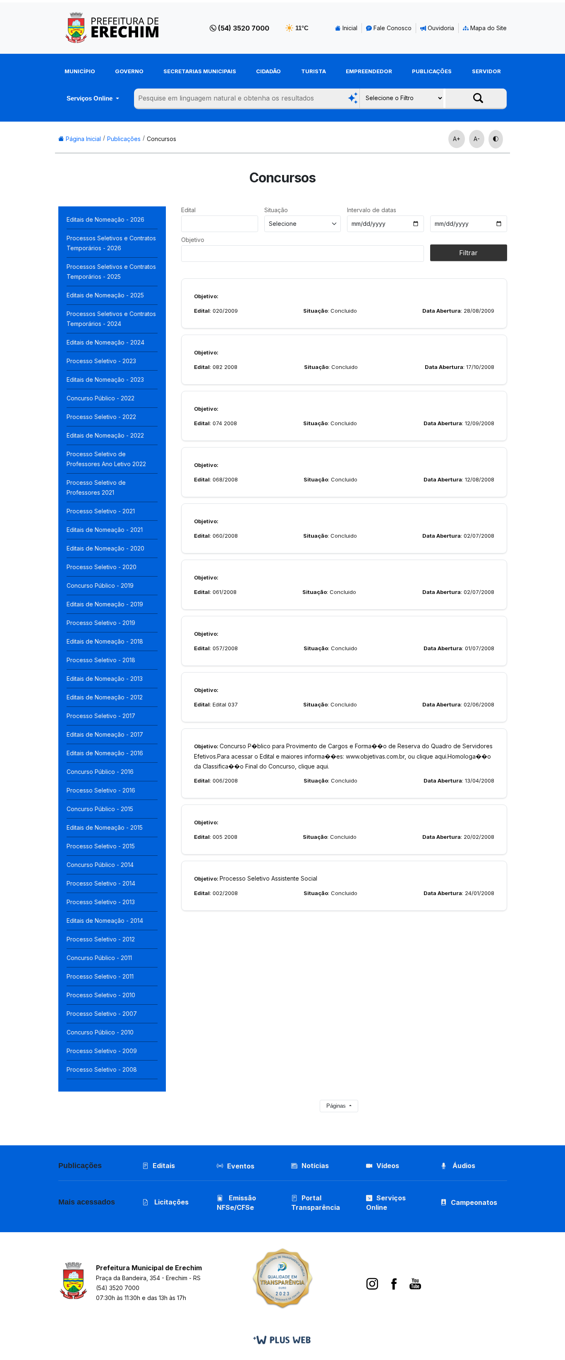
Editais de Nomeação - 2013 (105, 678)
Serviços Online (90, 98)
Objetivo (192, 239)
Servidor (486, 71)
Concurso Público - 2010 (100, 1032)
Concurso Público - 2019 (100, 585)
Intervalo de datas (371, 209)
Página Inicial (82, 138)
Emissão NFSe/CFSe (236, 1203)
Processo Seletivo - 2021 (101, 511)
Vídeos (387, 1165)
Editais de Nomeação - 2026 (105, 219)
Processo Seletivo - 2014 (101, 883)
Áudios (463, 1165)
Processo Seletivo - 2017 (101, 715)
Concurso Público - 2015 (100, 808)
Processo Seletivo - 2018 (101, 659)
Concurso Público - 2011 (99, 957)
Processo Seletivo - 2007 (102, 1013)
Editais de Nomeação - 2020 (105, 548)
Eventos (240, 1166)
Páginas (336, 1106)
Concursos (161, 138)
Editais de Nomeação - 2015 (105, 827)
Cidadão (268, 71)
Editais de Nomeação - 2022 (105, 435)
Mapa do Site (488, 27)
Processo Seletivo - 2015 (101, 846)
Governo (129, 71)
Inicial (349, 27)
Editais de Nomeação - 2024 (105, 342)
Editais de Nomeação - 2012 (105, 697)
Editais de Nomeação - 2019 (105, 604)
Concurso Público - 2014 (100, 864)
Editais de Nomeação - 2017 (105, 734)
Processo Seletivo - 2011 (100, 976)
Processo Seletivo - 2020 (101, 566)
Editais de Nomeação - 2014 (105, 920)
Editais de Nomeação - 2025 (105, 295)
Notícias (315, 1165)
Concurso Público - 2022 (100, 398)
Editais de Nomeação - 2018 (105, 641)
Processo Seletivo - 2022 (101, 416)
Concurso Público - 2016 (100, 771)
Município (80, 71)
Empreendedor (369, 71)
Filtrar (468, 253)
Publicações (432, 71)
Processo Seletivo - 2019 (101, 622)
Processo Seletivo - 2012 (101, 939)
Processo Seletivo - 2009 (102, 1050)
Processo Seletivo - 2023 (101, 360)
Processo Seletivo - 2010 (101, 994)
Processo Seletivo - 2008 (102, 1069)
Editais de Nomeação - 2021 (105, 529)
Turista (313, 71)
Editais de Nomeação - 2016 (105, 753)
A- (477, 138)
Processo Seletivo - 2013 (101, 901)
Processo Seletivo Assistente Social (255, 878)
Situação (276, 209)
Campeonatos (474, 1202)
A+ (456, 138)
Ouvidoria (440, 27)
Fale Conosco (392, 27)
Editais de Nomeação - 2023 (105, 379)
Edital (188, 209)
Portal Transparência (315, 1203)
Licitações (171, 1202)
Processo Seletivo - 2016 (101, 790)
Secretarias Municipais (199, 71)
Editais (164, 1165)
